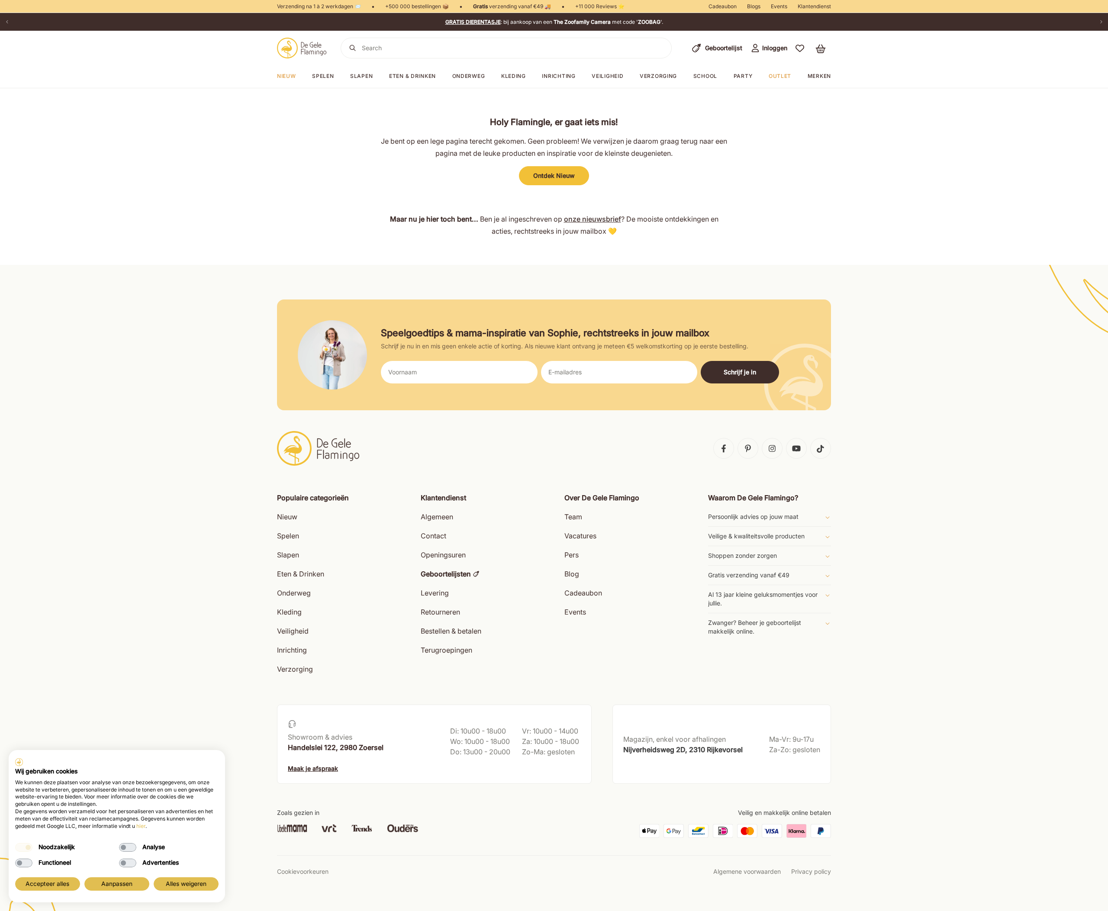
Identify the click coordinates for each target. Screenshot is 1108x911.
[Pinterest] (748, 448)
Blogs (753, 6)
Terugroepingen (446, 650)
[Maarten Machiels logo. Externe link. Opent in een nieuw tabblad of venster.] (19, 762)
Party (743, 76)
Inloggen (774, 48)
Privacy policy (811, 871)
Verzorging (658, 76)
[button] (800, 48)
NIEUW (286, 76)
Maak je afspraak (313, 768)
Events (779, 6)
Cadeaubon (723, 6)
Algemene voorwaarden (747, 871)
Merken (819, 76)
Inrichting (558, 76)
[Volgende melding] (1101, 22)
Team (573, 516)
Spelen (323, 76)
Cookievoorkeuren (303, 871)
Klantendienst (814, 6)
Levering (435, 593)
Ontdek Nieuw (554, 175)
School (705, 76)
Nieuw (287, 516)
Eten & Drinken (300, 574)
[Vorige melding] (7, 22)
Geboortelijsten (446, 574)
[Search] (353, 48)
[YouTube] (796, 448)
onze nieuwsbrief (592, 219)
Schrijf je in (740, 372)
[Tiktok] (820, 448)
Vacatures (580, 535)
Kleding (513, 76)
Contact (433, 535)
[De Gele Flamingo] (302, 48)
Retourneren (440, 612)
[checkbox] (23, 847)
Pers (571, 554)
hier (140, 826)
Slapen (361, 76)
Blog (571, 574)
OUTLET (780, 76)
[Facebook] (723, 448)
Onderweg (468, 76)
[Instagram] (772, 448)
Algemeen (437, 516)
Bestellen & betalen (451, 631)
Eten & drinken (412, 76)
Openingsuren (443, 554)
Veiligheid (607, 76)
